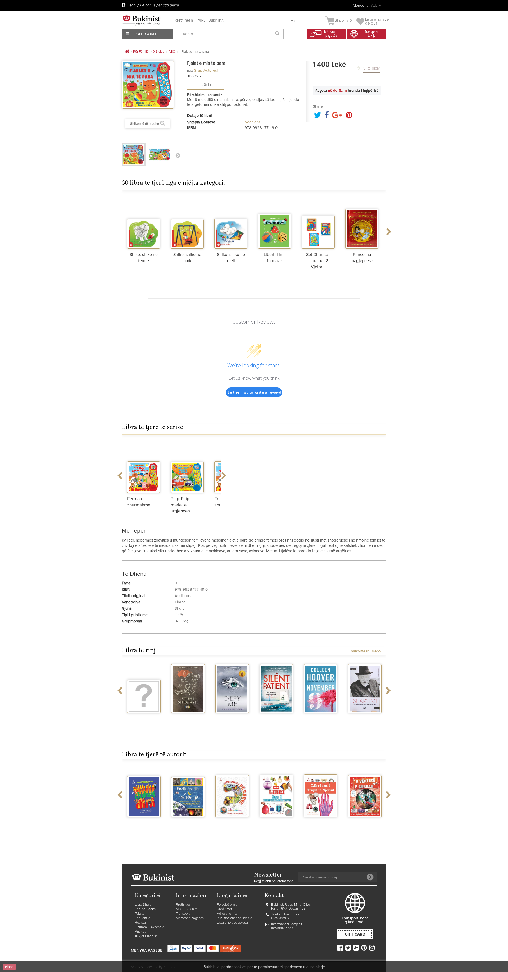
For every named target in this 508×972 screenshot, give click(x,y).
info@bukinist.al (282, 928)
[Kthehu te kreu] (127, 51)
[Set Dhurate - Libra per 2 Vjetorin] (318, 223)
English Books (145, 909)
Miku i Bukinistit (210, 20)
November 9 (320, 718)
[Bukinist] (141, 20)
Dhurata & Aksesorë (149, 927)
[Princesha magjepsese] (361, 223)
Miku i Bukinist (186, 909)
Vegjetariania (143, 718)
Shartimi (364, 718)
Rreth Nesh (184, 904)
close (9, 967)
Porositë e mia (227, 904)
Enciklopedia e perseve (232, 824)
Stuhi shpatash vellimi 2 (188, 720)
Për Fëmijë (142, 918)
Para (177, 155)
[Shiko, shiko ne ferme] (143, 223)
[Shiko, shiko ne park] (187, 223)
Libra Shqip (143, 904)
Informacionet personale (234, 918)
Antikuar (141, 931)
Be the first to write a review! (254, 392)
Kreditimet (224, 909)
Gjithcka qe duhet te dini (144, 824)
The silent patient (276, 720)
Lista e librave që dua (232, 922)
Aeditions (252, 122)
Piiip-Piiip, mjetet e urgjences (180, 504)
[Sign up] (370, 877)
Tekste (139, 913)
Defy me (232, 718)
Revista (140, 922)
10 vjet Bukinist (146, 936)
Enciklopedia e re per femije (188, 824)
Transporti (183, 913)
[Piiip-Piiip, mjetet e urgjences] (187, 468)
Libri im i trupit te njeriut (320, 824)
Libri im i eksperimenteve (276, 824)
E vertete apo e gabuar (365, 824)
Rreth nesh (184, 20)
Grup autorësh (206, 70)
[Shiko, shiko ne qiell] (230, 223)
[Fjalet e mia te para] (133, 154)
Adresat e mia (227, 913)
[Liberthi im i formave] (274, 223)
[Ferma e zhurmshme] (143, 468)
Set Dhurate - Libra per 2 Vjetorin (318, 261)
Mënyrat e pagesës (190, 918)
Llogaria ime (232, 895)
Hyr (294, 20)
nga (190, 70)
